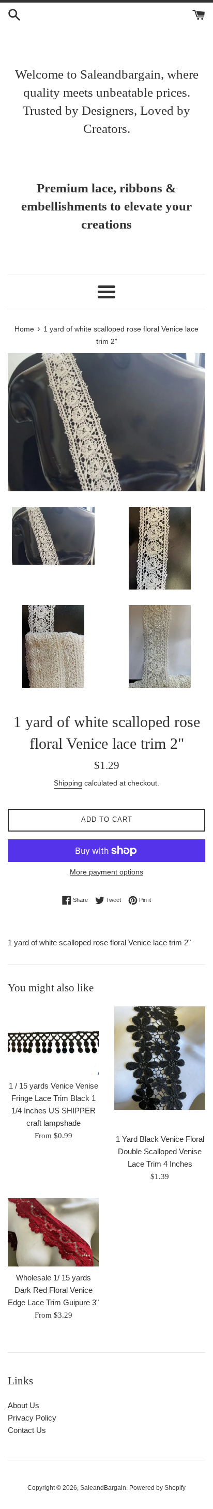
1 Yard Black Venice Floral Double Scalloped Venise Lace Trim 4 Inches (160, 1151)
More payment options (106, 872)
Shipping (68, 783)
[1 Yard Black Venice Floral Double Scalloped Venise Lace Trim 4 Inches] (159, 1067)
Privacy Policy (32, 1417)
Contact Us (27, 1430)
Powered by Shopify (157, 1487)
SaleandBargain (103, 1487)
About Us (23, 1405)
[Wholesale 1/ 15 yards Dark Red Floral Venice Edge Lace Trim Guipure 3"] (53, 1232)
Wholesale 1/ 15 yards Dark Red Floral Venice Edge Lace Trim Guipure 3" (53, 1290)
